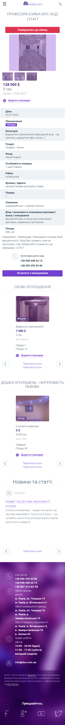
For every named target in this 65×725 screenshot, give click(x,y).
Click (5, 5)
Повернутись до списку (32, 30)
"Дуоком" (32, 675)
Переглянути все (32, 363)
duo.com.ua (12, 684)
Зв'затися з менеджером (32, 273)
